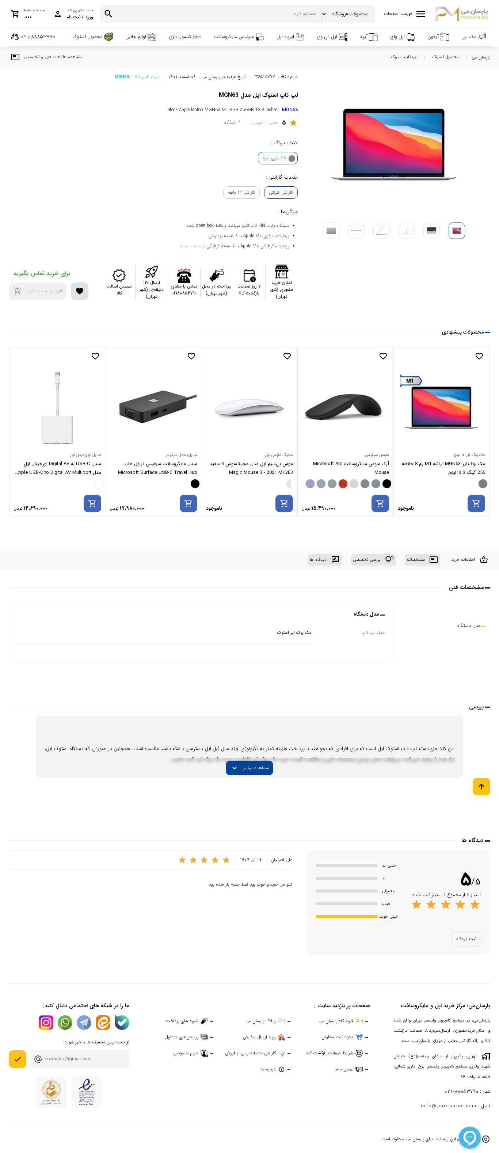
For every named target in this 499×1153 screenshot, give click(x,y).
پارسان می (481, 57)
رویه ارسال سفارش (259, 1037)
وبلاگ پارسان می (260, 1020)
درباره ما (268, 1069)
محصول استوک (88, 37)
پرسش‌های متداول (181, 1037)
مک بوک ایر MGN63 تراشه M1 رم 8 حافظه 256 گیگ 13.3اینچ (443, 468)
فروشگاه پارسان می (336, 1020)
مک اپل (468, 37)
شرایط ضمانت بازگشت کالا (329, 1053)
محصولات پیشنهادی (463, 332)
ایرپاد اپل (285, 37)
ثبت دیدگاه (466, 938)
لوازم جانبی (135, 37)
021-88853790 (461, 1091)
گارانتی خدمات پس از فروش (250, 1053)
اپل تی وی (327, 37)
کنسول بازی (180, 37)
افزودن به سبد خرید (37, 291)
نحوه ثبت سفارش (337, 1037)
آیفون (433, 37)
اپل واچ (397, 37)
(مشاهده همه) (192, 246)
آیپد (363, 37)
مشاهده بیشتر (249, 768)
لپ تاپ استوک (404, 56)
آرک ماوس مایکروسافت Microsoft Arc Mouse (351, 468)
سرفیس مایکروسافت (234, 37)
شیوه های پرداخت (182, 1020)
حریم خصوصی (185, 1053)
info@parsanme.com (449, 1106)
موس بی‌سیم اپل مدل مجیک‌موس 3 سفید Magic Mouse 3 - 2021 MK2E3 (251, 468)
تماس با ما (344, 1069)
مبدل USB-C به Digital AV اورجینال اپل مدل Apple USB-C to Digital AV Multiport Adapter (58, 468)
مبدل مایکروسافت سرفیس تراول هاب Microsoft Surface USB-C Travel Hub (157, 468)
